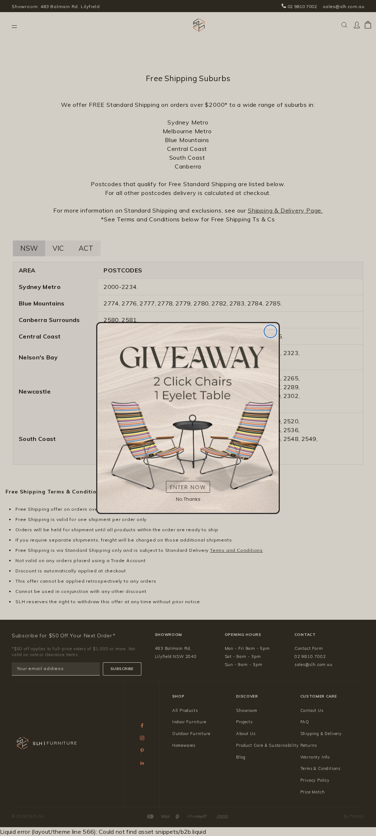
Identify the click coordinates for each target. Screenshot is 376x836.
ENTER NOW (188, 487)
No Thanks (188, 499)
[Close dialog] (270, 331)
